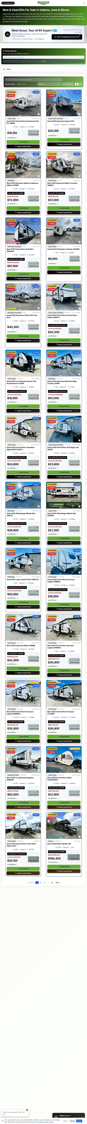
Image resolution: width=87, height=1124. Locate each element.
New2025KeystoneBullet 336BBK (21, 646)
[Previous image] (7, 103)
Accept (79, 1121)
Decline (72, 1121)
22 (52, 882)
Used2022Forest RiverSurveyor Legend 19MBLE (61, 581)
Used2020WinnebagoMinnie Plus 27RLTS (21, 514)
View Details (24, 142)
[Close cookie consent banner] (84, 1121)
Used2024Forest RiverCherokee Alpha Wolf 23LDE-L (20, 448)
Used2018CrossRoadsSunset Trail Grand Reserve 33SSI (21, 382)
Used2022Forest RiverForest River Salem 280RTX (62, 316)
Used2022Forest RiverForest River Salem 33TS (21, 845)
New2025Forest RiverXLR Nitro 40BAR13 (20, 250)
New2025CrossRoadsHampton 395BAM (20, 779)
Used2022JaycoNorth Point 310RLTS (22, 580)
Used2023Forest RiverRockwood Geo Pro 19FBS (23, 122)
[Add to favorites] (39, 114)
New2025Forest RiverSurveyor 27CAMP (60, 713)
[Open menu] (84, 3)
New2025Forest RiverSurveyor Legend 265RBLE (20, 713)
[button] (43, 34)
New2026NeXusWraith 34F (59, 844)
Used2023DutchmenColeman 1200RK (63, 249)
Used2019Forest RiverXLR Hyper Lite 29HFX (63, 448)
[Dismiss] (54, 1115)
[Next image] (38, 103)
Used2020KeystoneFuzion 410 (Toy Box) (22, 316)
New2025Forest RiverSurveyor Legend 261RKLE (60, 647)
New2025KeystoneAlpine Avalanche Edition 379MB (22, 184)
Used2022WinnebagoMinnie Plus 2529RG (61, 514)
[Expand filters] (83, 69)
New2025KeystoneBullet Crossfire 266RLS (62, 184)
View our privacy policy (46, 1122)
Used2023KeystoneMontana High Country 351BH (62, 382)
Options (65, 1121)
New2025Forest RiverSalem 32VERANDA (59, 779)
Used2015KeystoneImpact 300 (60, 121)
